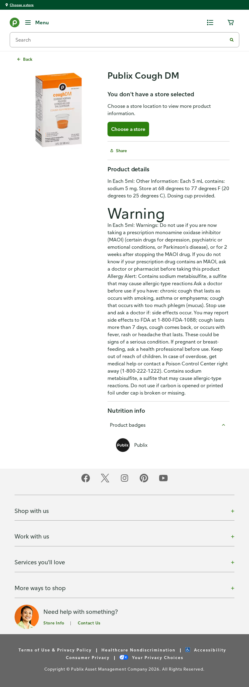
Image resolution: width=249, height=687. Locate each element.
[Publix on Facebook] (85, 481)
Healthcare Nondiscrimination (138, 649)
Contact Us (89, 622)
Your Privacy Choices (157, 657)
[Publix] (14, 24)
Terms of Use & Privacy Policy (55, 649)
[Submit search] (232, 40)
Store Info (53, 622)
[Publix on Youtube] (163, 481)
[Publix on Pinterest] (144, 481)
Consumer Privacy (88, 657)
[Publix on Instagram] (124, 481)
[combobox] (121, 40)
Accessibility (209, 649)
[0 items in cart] (230, 22)
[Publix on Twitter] (105, 481)
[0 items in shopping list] (210, 22)
